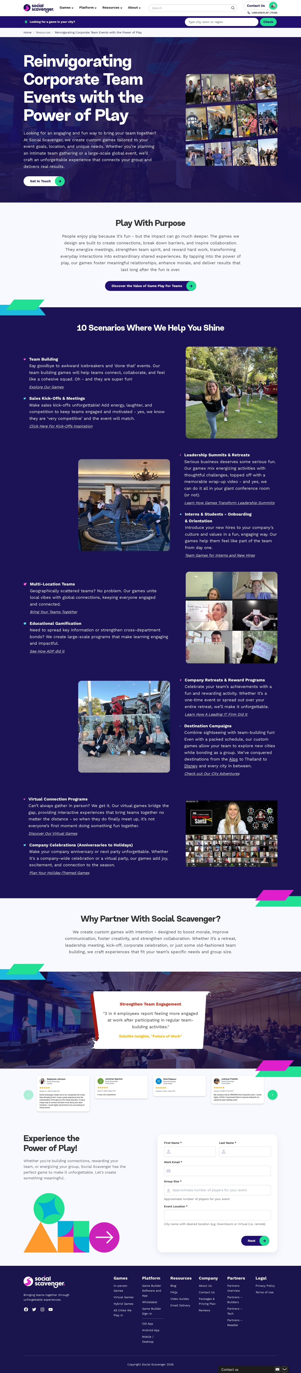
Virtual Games (124, 1297)
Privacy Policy (265, 1285)
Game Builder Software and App (151, 1290)
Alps (233, 759)
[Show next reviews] (272, 1095)
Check (268, 22)
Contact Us (207, 1292)
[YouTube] (50, 1309)
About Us (205, 1285)
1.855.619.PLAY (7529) (264, 12)
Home (28, 32)
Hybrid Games (123, 1303)
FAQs (173, 1292)
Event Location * (176, 1206)
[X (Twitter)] (34, 1309)
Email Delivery (180, 1305)
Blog (173, 1285)
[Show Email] (277, 1369)
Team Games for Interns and (211, 555)
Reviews (204, 1310)
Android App (151, 1330)
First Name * (173, 1142)
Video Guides (179, 1298)
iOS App (147, 1323)
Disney (190, 765)
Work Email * (173, 1162)
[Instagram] (42, 1309)
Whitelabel (149, 1302)
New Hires (246, 555)
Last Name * (227, 1142)
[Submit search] (233, 8)
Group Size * (173, 1181)
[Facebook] (26, 1309)
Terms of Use (265, 1292)
